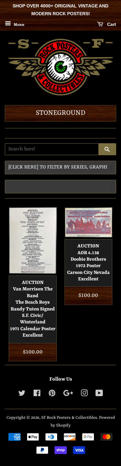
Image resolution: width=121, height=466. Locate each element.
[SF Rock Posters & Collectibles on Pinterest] (51, 394)
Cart (111, 24)
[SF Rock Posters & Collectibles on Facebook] (37, 394)
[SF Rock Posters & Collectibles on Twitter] (21, 394)
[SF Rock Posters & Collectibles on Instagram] (84, 394)
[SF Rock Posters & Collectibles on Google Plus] (68, 394)
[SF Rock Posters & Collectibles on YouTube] (99, 394)
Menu (18, 24)
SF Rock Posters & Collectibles (69, 417)
